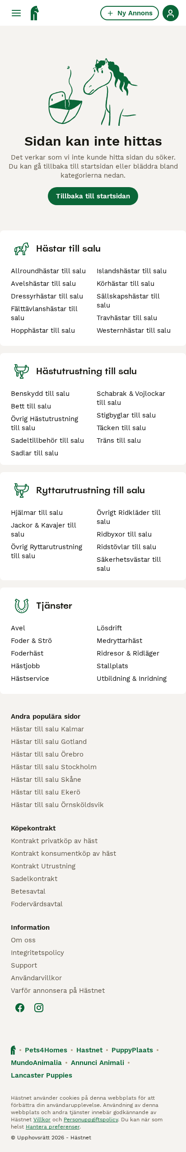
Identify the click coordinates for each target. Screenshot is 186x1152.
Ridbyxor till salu (124, 534)
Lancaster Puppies (41, 1075)
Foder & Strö (31, 641)
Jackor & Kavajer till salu (43, 529)
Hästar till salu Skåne (46, 780)
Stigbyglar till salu (126, 415)
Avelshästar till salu (43, 284)
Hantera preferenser (52, 1127)
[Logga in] (171, 13)
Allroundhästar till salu (48, 271)
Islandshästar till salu (132, 271)
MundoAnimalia (36, 1063)
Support (24, 965)
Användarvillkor (36, 978)
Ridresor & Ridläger (128, 653)
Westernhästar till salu (134, 330)
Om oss (23, 940)
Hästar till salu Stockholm (54, 767)
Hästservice (30, 679)
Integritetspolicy (37, 953)
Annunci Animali (97, 1063)
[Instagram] (39, 1008)
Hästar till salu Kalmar (47, 729)
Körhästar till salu (125, 284)
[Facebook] (20, 1008)
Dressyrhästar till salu (47, 296)
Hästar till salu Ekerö (45, 792)
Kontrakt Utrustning (43, 866)
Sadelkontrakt (34, 879)
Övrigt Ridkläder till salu (128, 517)
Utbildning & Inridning (132, 679)
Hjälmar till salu (37, 513)
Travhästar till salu (127, 318)
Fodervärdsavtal (37, 904)
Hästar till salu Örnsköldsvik (57, 805)
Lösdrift (109, 628)
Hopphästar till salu (43, 330)
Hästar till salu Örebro (47, 754)
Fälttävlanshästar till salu (44, 313)
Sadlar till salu (34, 453)
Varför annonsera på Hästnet (58, 991)
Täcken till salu (121, 428)
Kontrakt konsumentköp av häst (63, 853)
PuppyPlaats (132, 1050)
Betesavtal (28, 891)
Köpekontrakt (33, 828)
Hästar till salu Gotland (49, 742)
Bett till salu (31, 406)
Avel (18, 628)
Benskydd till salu (40, 394)
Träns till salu (119, 440)
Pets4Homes (46, 1050)
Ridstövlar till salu (126, 547)
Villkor (42, 1119)
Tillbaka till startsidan (93, 196)
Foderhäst (27, 653)
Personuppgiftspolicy (91, 1119)
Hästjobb (25, 666)
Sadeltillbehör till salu (47, 440)
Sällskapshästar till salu (128, 300)
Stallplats (112, 666)
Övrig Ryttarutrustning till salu (46, 551)
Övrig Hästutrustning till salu (44, 423)
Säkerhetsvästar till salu (129, 564)
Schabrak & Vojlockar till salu (131, 398)
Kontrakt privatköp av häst (54, 841)
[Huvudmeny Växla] (16, 13)
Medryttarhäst (119, 641)
